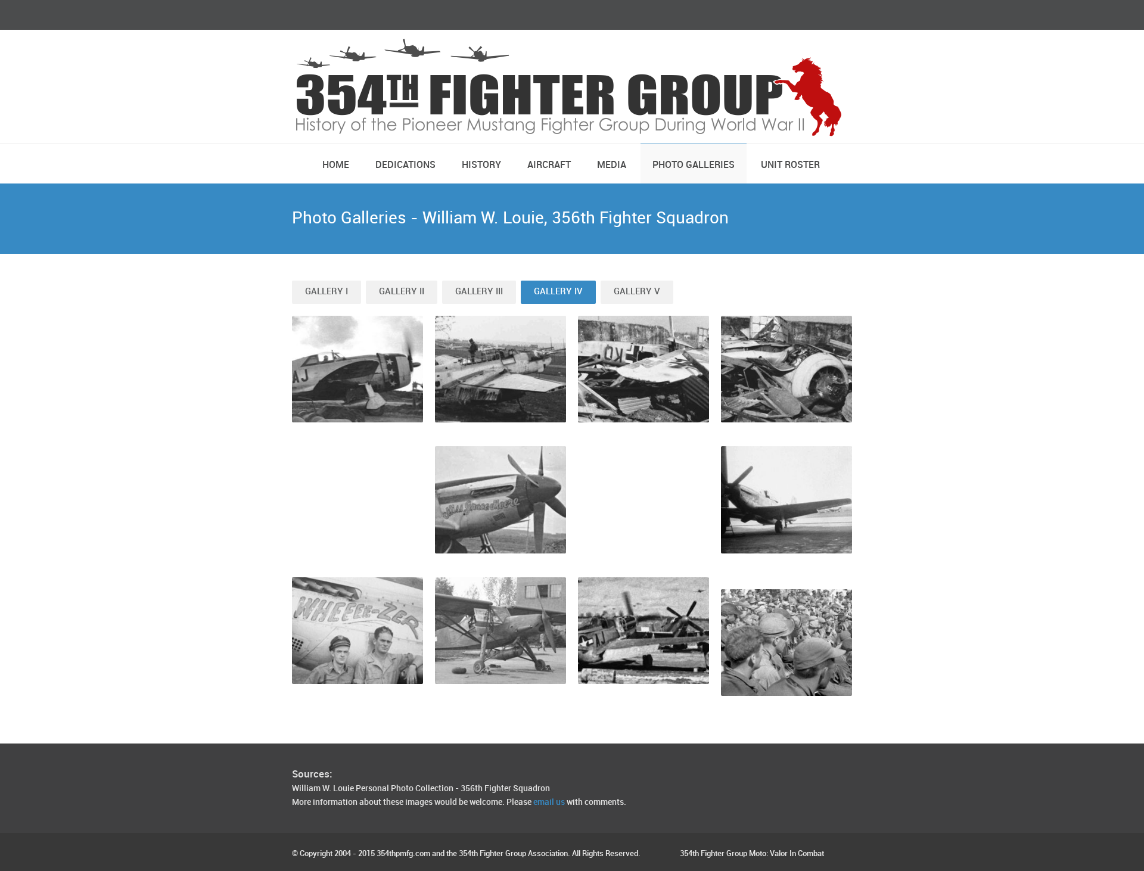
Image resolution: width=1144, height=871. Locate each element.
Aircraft (549, 165)
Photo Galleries (693, 165)
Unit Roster (790, 165)
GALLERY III (479, 292)
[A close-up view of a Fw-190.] (786, 369)
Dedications (405, 165)
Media (611, 165)
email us (549, 802)
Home (335, 165)
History (481, 165)
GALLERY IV (558, 292)
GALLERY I (326, 292)
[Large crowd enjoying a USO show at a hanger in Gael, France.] (786, 642)
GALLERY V (637, 292)
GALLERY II (401, 292)
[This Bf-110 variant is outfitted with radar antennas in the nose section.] (500, 369)
